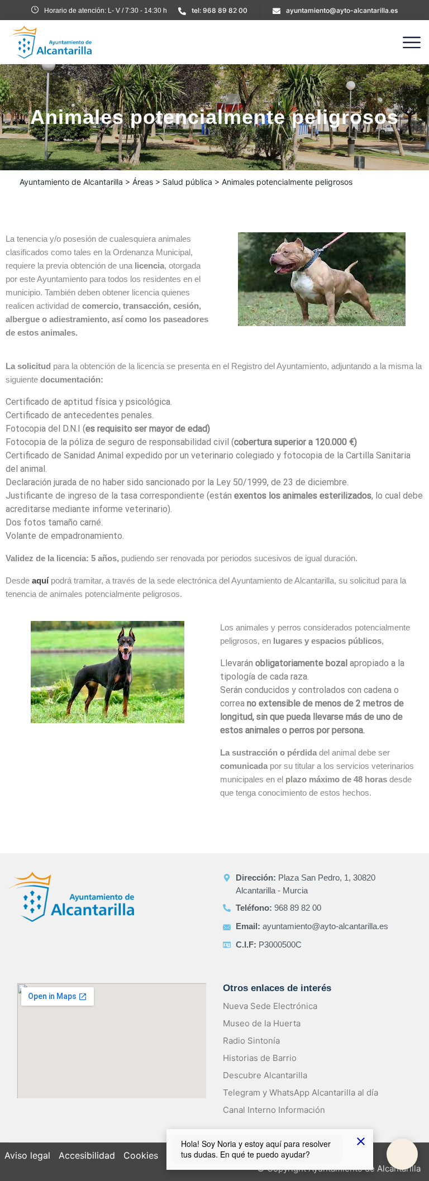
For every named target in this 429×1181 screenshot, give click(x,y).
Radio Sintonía (251, 1040)
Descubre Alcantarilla (265, 1075)
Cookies (140, 1155)
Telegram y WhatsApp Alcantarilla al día (300, 1092)
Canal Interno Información (274, 1110)
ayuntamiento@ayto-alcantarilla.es (342, 10)
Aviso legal (27, 1155)
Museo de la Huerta (262, 1023)
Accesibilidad (87, 1155)
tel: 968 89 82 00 (219, 10)
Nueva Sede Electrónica (270, 1006)
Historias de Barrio (260, 1058)
